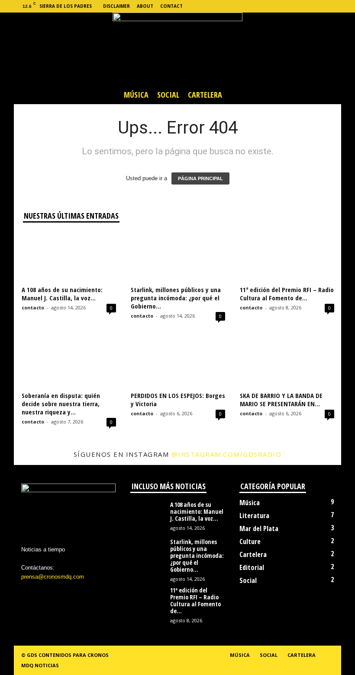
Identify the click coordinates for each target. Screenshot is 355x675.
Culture (250, 541)
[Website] (321, 6)
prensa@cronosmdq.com (52, 576)
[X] (308, 6)
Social (168, 94)
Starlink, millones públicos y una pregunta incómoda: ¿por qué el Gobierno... (176, 297)
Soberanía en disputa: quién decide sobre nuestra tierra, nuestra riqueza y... (61, 403)
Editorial (251, 567)
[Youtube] (334, 6)
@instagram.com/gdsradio (226, 454)
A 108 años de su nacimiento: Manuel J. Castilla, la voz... (62, 293)
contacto (33, 307)
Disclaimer (116, 6)
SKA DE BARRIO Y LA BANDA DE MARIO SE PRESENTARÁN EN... (281, 399)
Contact (171, 6)
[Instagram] (294, 6)
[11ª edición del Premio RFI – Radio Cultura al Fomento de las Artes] (287, 257)
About (145, 6)
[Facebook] (281, 6)
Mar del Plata (258, 528)
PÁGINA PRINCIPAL (200, 178)
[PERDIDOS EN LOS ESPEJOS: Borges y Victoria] (178, 363)
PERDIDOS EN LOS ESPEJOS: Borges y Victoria (178, 399)
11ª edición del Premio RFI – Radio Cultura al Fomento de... (287, 293)
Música (136, 94)
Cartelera (205, 94)
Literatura (254, 515)
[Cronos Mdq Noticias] (177, 49)
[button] (328, 94)
